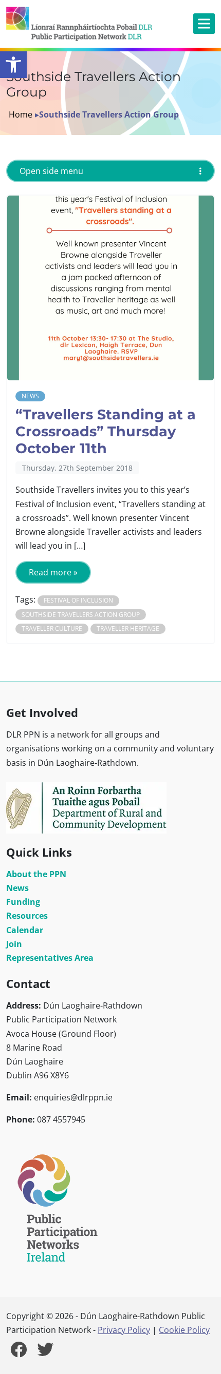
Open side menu (51, 171)
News (30, 396)
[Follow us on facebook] (18, 1352)
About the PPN (36, 874)
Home (20, 114)
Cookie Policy (184, 1330)
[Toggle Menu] (204, 24)
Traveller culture (52, 628)
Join (14, 944)
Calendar (24, 930)
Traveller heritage (128, 628)
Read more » (53, 572)
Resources (27, 915)
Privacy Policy (124, 1330)
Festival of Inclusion (78, 600)
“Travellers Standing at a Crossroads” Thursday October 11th (105, 431)
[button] (13, 64)
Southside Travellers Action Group (81, 614)
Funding (23, 901)
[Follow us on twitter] (45, 1352)
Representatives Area (50, 957)
